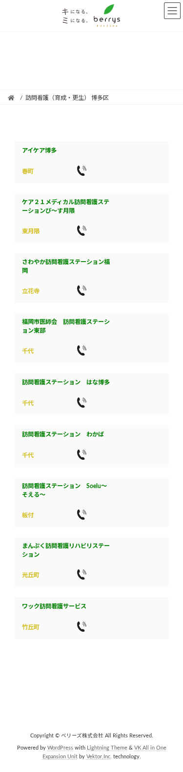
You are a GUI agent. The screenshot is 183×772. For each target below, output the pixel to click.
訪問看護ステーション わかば (63, 434)
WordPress (60, 748)
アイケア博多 (39, 150)
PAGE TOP (168, 738)
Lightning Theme (107, 748)
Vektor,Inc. (99, 756)
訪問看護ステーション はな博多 (66, 382)
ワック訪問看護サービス (54, 606)
